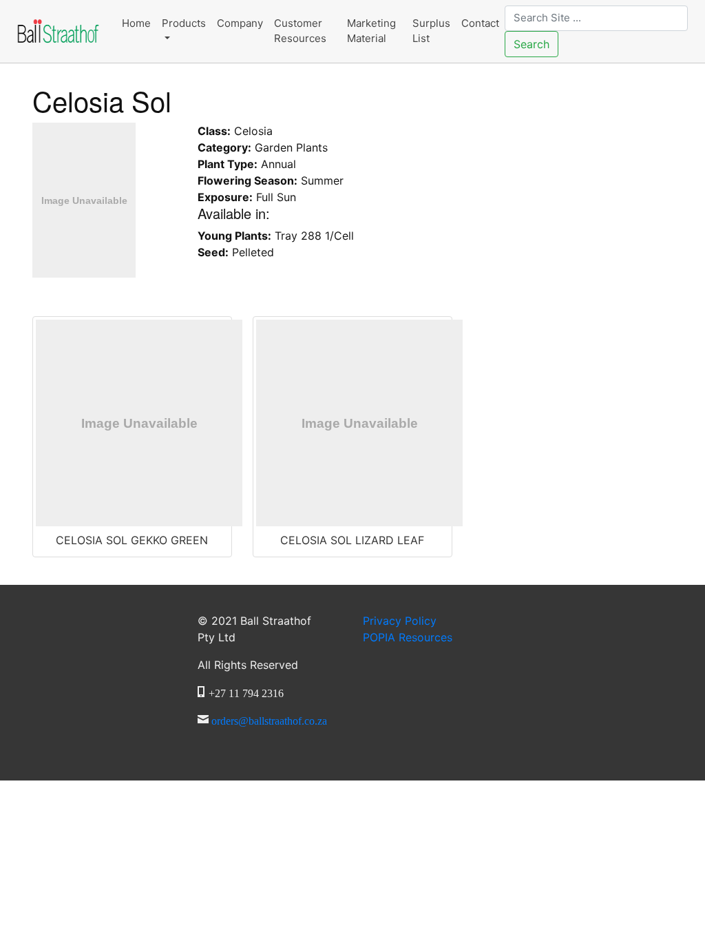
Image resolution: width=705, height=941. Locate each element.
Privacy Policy (399, 621)
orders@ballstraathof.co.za (269, 719)
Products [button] (184, 23)
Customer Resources (300, 31)
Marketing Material (371, 31)
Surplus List (431, 31)
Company (240, 23)
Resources (407, 637)
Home (136, 23)
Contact (480, 23)
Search (531, 44)
